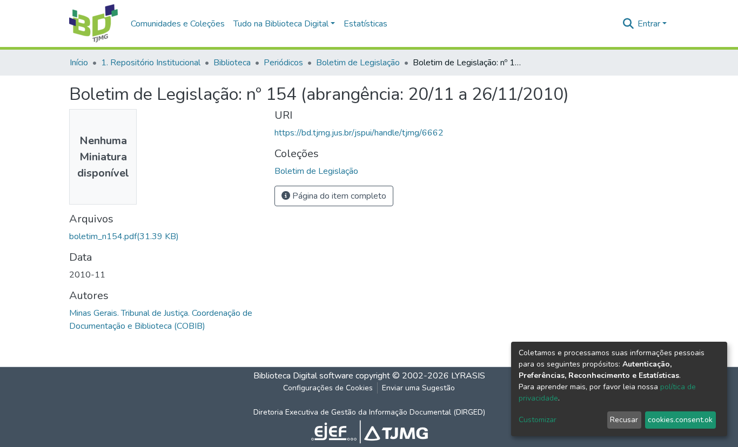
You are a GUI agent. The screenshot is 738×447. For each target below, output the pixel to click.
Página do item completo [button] (338, 196)
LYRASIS (468, 376)
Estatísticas (365, 24)
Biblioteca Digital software (303, 376)
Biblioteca (232, 63)
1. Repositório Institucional (150, 63)
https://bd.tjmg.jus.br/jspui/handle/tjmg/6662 (359, 133)
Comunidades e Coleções (178, 24)
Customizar (537, 420)
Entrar (649, 24)
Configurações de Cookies (328, 388)
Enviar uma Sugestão (418, 388)
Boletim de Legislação (358, 63)
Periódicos (283, 63)
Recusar (624, 420)
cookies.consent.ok (680, 420)
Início (79, 63)
